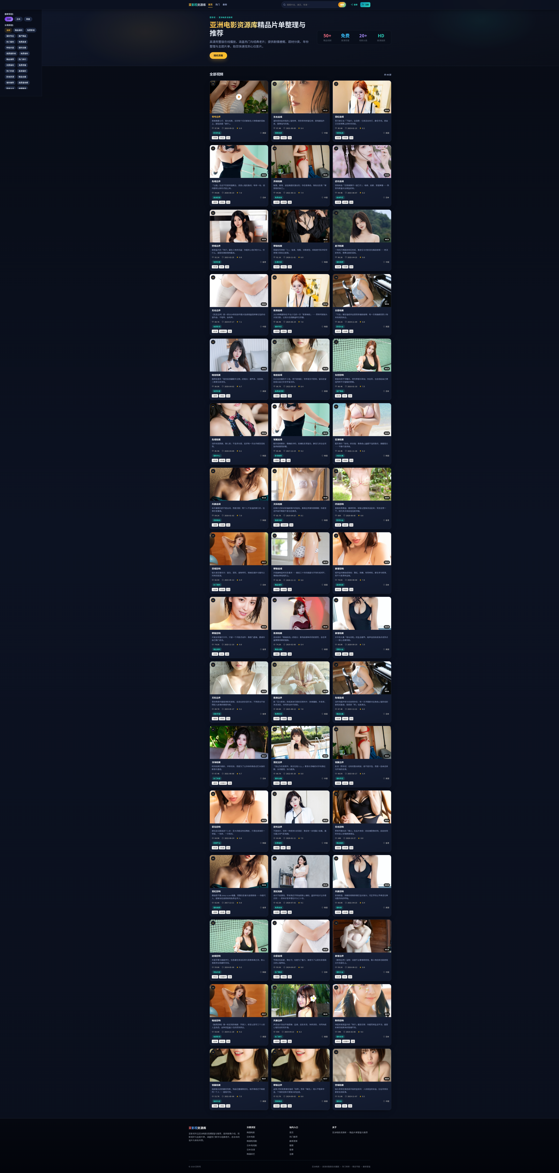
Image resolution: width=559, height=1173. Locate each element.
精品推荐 (10, 59)
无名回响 (339, 826)
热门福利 (10, 41)
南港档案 (277, 633)
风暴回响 (339, 891)
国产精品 (22, 36)
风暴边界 (277, 1020)
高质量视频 (23, 82)
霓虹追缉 (339, 116)
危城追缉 (339, 697)
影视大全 (10, 88)
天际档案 (277, 503)
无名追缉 (277, 116)
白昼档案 (339, 310)
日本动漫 (251, 1149)
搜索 (342, 4)
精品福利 (18, 30)
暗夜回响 (216, 1020)
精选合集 (22, 76)
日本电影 (251, 1136)
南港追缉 (277, 310)
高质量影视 (11, 53)
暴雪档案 (339, 633)
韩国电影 (251, 1132)
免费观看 (22, 65)
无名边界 (216, 310)
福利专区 (10, 36)
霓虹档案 (277, 891)
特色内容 (10, 47)
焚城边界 (216, 245)
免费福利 (24, 53)
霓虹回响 (216, 891)
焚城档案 (339, 1084)
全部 (9, 19)
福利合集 (22, 47)
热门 (217, 4)
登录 (356, 4)
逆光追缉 (339, 181)
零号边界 (216, 116)
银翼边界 (339, 762)
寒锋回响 (216, 633)
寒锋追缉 (277, 568)
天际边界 (216, 697)
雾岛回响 (216, 826)
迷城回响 (216, 955)
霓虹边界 (277, 762)
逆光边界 (277, 826)
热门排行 (22, 59)
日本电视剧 (252, 1145)
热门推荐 (293, 1136)
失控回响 (339, 374)
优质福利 (10, 65)
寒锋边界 (277, 1084)
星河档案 (339, 245)
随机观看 (218, 55)
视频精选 (22, 88)
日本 (18, 19)
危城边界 (216, 181)
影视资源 (10, 76)
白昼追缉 (277, 955)
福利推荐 (10, 82)
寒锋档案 (277, 245)
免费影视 (31, 30)
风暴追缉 (216, 503)
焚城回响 (216, 568)
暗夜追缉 (277, 374)
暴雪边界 (339, 955)
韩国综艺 (251, 1153)
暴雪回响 (339, 568)
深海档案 (216, 762)
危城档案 (216, 439)
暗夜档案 (216, 374)
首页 (210, 4)
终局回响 (339, 503)
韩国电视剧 (252, 1140)
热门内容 (10, 71)
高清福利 (22, 71)
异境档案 (277, 181)
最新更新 (293, 1140)
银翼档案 (216, 1084)
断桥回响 (339, 1020)
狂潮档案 (339, 439)
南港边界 (277, 697)
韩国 (28, 19)
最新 (225, 4)
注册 (367, 4)
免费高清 (22, 41)
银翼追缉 (277, 439)
